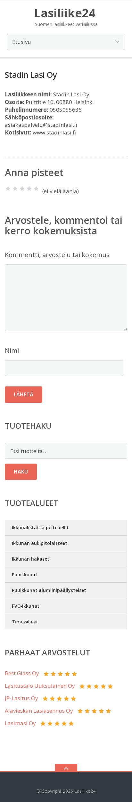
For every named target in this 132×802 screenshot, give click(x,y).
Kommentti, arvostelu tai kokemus (57, 254)
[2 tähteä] (15, 188)
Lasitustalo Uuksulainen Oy (40, 685)
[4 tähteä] (29, 188)
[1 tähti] (8, 188)
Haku (21, 471)
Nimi (12, 350)
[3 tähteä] (22, 188)
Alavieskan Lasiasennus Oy (39, 710)
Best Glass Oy (22, 673)
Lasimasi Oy (20, 723)
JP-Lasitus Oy (21, 698)
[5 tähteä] (36, 188)
